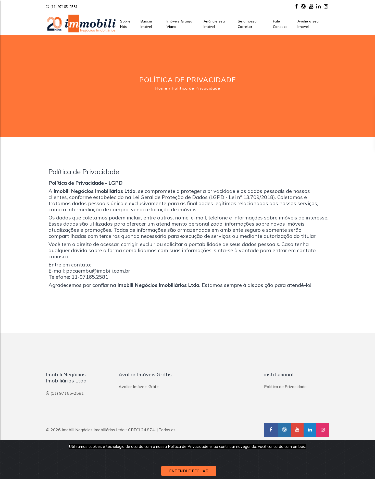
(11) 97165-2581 (64, 6)
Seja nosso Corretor (247, 24)
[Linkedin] (318, 6)
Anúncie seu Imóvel (214, 24)
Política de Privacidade (188, 446)
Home (161, 88)
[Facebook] (296, 6)
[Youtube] (311, 6)
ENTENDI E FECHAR (188, 471)
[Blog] (303, 6)
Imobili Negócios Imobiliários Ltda (93, 429)
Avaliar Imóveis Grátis (139, 386)
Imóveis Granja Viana (180, 24)
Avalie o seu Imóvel (308, 24)
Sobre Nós (125, 24)
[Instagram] (326, 6)
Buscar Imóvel (146, 24)
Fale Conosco (280, 24)
